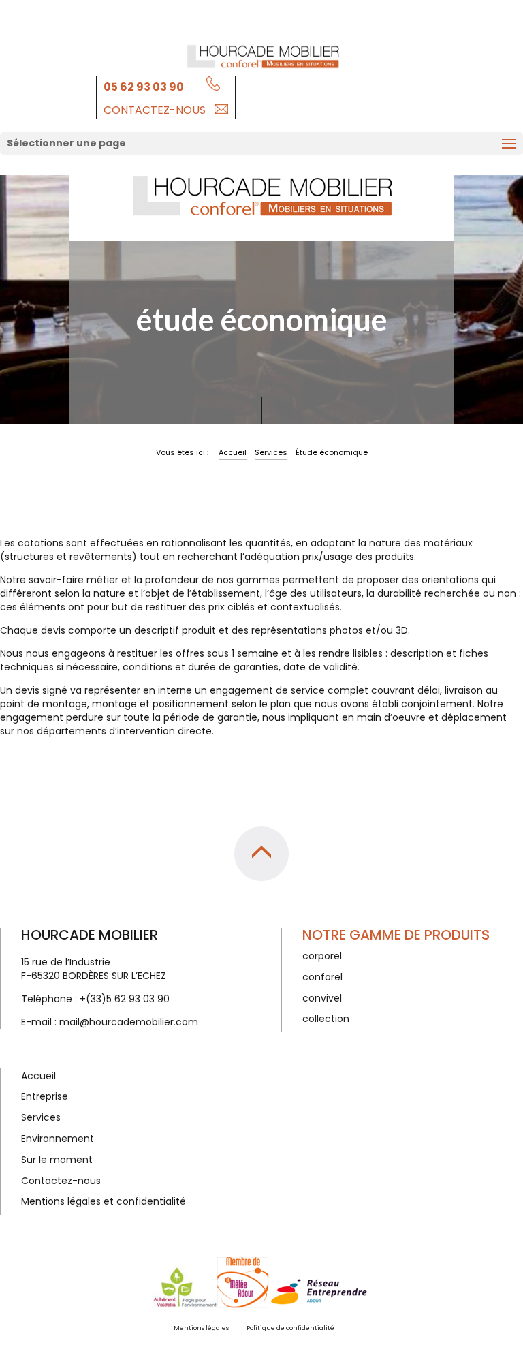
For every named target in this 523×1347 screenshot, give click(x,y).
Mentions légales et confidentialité (103, 1201)
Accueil (233, 452)
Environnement (57, 1138)
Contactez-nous (155, 110)
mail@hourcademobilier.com (128, 1022)
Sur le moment (57, 1159)
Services (271, 452)
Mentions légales (201, 1328)
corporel (322, 956)
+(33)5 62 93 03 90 (125, 999)
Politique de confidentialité (290, 1328)
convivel (322, 998)
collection (325, 1018)
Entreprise (44, 1096)
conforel (322, 977)
